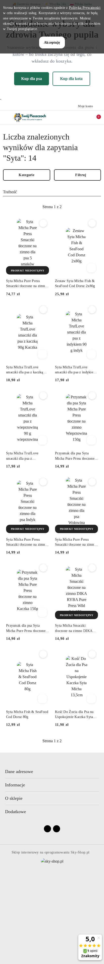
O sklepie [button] (13, 798)
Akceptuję (52, 42)
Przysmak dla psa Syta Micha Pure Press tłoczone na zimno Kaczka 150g (25, 628)
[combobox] (52, 192)
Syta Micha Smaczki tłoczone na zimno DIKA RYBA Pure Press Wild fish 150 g (75, 628)
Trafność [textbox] (10, 192)
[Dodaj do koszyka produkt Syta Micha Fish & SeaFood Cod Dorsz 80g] (42, 698)
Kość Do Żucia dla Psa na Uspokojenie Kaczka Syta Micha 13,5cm (74, 715)
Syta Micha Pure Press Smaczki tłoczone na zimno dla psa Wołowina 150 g (75, 542)
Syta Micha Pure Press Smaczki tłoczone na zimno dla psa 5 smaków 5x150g (26, 284)
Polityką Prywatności (85, 8)
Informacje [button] (15, 784)
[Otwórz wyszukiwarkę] (74, 117)
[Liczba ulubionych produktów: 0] (84, 117)
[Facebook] (47, 828)
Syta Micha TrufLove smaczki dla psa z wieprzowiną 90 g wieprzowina (22, 456)
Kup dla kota (71, 78)
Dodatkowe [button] (15, 811)
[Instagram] (56, 828)
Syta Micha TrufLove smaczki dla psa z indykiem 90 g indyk (75, 370)
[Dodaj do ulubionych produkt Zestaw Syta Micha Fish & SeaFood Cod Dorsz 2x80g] (92, 223)
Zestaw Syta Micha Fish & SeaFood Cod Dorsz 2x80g (75, 283)
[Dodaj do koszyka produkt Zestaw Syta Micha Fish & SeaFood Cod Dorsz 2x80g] (91, 267)
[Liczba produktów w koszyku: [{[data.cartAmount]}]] (95, 117)
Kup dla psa (31, 78)
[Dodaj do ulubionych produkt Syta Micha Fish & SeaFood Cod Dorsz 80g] (43, 654)
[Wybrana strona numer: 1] (52, 206)
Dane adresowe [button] (19, 771)
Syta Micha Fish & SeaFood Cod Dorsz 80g (27, 714)
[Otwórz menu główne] (6, 118)
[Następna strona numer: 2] (79, 206)
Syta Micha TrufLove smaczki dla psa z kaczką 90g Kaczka (24, 370)
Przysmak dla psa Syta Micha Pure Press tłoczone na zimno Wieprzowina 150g (76, 456)
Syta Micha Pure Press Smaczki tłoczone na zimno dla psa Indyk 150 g (26, 542)
